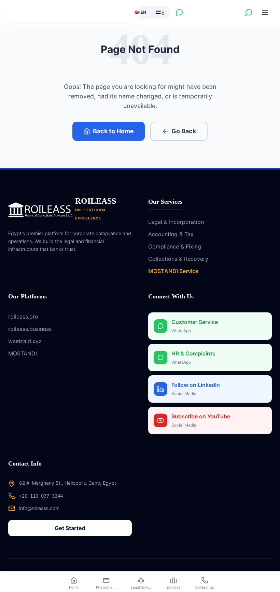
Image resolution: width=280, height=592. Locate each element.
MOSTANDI (22, 353)
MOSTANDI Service (173, 271)
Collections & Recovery (178, 258)
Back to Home (113, 131)
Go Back (183, 131)
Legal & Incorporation (176, 221)
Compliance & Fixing (174, 246)
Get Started (70, 528)
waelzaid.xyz (25, 341)
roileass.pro (23, 316)
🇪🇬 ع (160, 12)
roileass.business (30, 328)
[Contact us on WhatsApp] (179, 12)
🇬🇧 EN (140, 12)
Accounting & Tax (171, 234)
